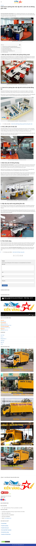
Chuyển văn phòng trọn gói (6, 327)
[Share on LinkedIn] (22, 255)
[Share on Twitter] (17, 255)
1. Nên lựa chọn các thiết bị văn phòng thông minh (9, 46)
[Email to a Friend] (19, 255)
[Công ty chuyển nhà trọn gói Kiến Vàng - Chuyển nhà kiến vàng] (18, 1)
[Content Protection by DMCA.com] (5, 541)
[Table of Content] (19, 45)
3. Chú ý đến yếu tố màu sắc (6, 48)
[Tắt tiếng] (32, 315)
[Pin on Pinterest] (20, 255)
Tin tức (2, 344)
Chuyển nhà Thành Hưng (5, 534)
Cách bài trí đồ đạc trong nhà (18, 252)
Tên (3, 272)
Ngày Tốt (2, 342)
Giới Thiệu (2, 335)
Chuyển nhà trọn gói (5, 527)
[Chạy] (1, 315)
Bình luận (3, 264)
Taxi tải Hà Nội (4, 321)
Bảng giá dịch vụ (3, 338)
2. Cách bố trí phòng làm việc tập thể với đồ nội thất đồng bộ (11, 47)
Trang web (3, 280)
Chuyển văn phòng (4, 525)
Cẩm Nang (2, 340)
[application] (18, 306)
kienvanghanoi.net (8, 518)
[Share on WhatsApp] (14, 255)
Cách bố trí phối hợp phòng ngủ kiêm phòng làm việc (21, 123)
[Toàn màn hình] (34, 315)
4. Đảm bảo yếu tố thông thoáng (7, 49)
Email (3, 276)
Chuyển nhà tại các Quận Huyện (6, 325)
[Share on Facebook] (15, 255)
